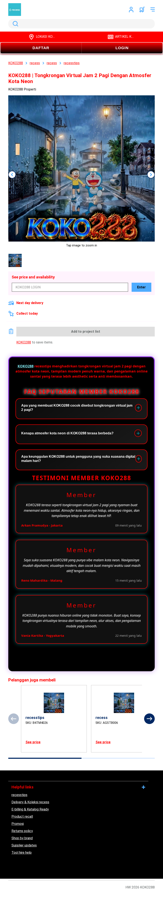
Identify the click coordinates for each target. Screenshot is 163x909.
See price (33, 742)
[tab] (45, 758)
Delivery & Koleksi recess (30, 802)
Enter (141, 287)
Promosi (17, 824)
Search (14, 23)
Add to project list (85, 331)
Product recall (22, 816)
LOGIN (122, 48)
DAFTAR (40, 48)
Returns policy (22, 831)
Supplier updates (24, 845)
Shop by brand (22, 838)
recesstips (19, 795)
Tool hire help (21, 853)
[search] (81, 23)
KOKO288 (23, 342)
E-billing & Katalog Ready (30, 809)
